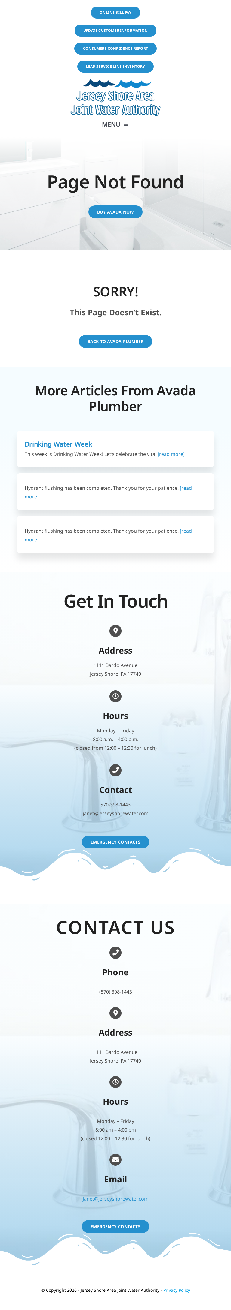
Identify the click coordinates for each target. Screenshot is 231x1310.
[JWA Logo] (115, 81)
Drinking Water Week (58, 443)
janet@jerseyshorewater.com (116, 1198)
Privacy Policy (176, 1290)
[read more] (170, 454)
